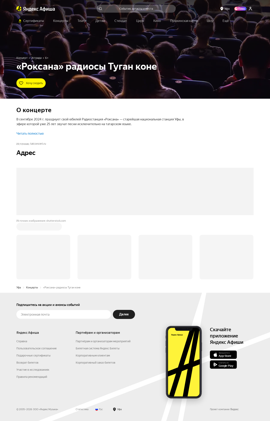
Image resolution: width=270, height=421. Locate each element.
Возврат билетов (27, 302)
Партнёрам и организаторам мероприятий (103, 281)
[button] (225, 20)
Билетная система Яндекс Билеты (98, 288)
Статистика (82, 349)
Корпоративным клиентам (93, 295)
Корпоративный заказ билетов (95, 302)
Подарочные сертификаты (33, 295)
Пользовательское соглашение (36, 288)
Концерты (32, 227)
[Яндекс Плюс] (240, 9)
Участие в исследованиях (32, 309)
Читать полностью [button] (30, 133)
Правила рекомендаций (31, 317)
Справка (21, 281)
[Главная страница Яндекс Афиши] (19, 8)
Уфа (18, 227)
